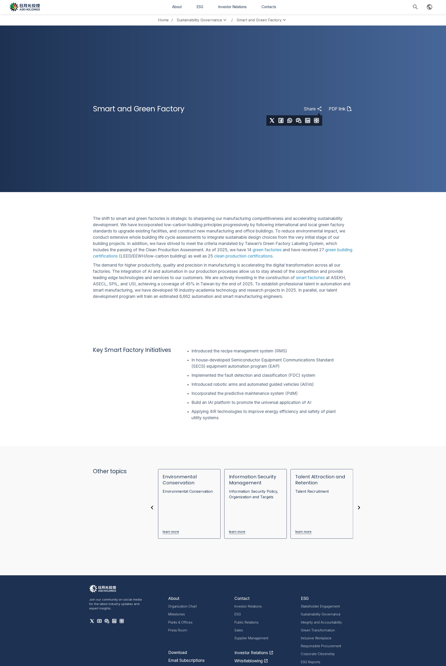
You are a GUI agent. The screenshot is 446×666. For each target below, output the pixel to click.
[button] (176, 7)
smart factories (310, 277)
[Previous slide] (152, 507)
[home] (24, 7)
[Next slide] (359, 507)
